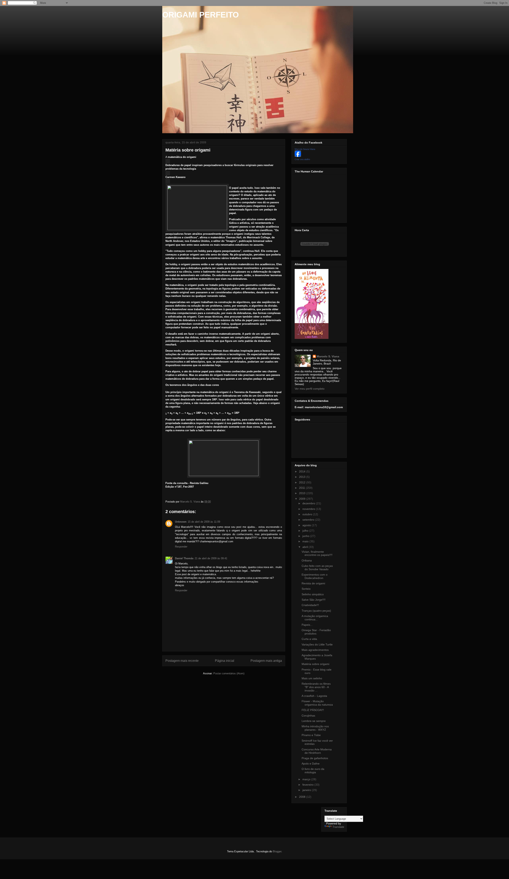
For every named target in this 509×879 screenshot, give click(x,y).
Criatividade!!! (310, 605)
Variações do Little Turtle (317, 644)
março (306, 779)
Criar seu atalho (302, 159)
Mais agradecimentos (315, 649)
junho (306, 536)
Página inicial (224, 660)
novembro (309, 508)
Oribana (307, 560)
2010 (302, 493)
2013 (302, 476)
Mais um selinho (312, 678)
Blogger (277, 851)
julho (305, 530)
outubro (307, 514)
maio (305, 541)
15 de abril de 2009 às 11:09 (204, 521)
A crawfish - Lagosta (314, 695)
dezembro (309, 503)
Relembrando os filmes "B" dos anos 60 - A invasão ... (316, 687)
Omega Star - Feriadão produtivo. (316, 632)
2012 (302, 482)
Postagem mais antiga (266, 660)
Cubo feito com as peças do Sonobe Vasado (317, 567)
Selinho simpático (313, 594)
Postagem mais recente (182, 660)
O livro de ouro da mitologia (313, 770)
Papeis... (307, 624)
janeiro (307, 790)
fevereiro (308, 784)
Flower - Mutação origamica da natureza (317, 703)
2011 (302, 487)
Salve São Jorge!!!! (313, 599)
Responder (181, 546)
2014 (302, 471)
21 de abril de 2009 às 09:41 (211, 558)
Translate (338, 826)
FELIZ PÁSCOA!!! (313, 710)
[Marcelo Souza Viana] (298, 155)
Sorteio (306, 588)
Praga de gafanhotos (315, 758)
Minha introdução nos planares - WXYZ (315, 728)
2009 (302, 498)
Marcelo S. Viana (328, 356)
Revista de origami (313, 583)
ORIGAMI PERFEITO (200, 14)
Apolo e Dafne (311, 763)
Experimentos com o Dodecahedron (314, 576)
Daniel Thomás (184, 558)
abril (305, 547)
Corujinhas (308, 715)
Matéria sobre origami (315, 664)
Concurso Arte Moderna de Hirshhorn (317, 751)
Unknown (181, 521)
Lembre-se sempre (314, 721)
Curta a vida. (310, 638)
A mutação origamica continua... (315, 617)
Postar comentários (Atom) (228, 673)
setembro (308, 519)
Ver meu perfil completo (309, 388)
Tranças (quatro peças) (316, 610)
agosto (307, 525)
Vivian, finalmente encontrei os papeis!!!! (317, 553)
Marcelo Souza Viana (305, 149)
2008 (302, 796)
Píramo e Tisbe (311, 735)
